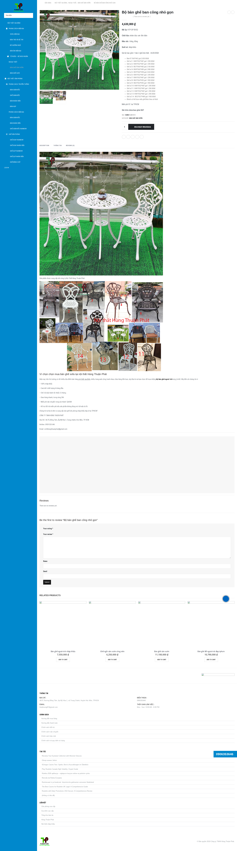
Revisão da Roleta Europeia (52, 778)
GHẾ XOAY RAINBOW (16, 140)
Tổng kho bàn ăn (47, 815)
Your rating (48, 529)
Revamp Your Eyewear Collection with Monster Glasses (62, 756)
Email (142, 137)
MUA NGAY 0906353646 (142, 127)
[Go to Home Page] (40, 2)
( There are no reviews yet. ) (141, 16)
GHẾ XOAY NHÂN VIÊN (17, 145)
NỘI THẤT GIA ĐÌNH (14, 23)
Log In (6, 168)
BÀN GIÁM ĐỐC (15, 90)
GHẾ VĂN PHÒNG (14, 134)
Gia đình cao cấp (47, 811)
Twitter (128, 137)
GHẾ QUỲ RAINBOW (16, 151)
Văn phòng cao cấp (48, 806)
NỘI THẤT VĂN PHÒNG (15, 78)
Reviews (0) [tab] (70, 145)
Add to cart (63, 659)
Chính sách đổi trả (47, 727)
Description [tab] (44, 145)
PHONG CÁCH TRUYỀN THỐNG (19, 84)
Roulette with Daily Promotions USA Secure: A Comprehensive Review (67, 791)
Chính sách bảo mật (48, 736)
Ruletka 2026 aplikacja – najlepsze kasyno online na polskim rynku (66, 773)
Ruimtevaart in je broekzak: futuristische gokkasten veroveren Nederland (68, 782)
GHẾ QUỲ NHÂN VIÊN (17, 156)
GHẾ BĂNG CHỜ (15, 162)
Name (45, 561)
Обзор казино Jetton (49, 760)
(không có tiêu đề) (48, 795)
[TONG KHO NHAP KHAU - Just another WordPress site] (18, 7)
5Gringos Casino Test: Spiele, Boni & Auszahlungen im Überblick (65, 765)
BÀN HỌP (13, 106)
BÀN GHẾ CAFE (15, 73)
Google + (137, 137)
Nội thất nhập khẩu (48, 824)
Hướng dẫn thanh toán (49, 723)
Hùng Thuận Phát (47, 820)
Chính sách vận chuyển (49, 732)
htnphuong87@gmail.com (49, 707)
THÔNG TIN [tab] (57, 145)
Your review (48, 534)
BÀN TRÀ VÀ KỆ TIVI (16, 40)
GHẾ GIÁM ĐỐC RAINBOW (18, 129)
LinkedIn (133, 137)
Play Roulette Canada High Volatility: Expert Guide (60, 769)
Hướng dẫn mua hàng (49, 718)
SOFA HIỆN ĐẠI (15, 34)
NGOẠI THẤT (13, 62)
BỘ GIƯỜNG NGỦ (15, 45)
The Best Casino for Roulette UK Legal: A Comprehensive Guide (65, 787)
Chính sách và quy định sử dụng (53, 740)
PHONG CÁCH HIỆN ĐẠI (16, 28)
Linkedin (53, 675)
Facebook (124, 137)
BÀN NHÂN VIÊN (15, 101)
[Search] (31, 15)
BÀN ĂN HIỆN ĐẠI (15, 51)
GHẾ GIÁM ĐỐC (15, 95)
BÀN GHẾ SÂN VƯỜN (16, 67)
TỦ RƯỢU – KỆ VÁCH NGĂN (19, 56)
